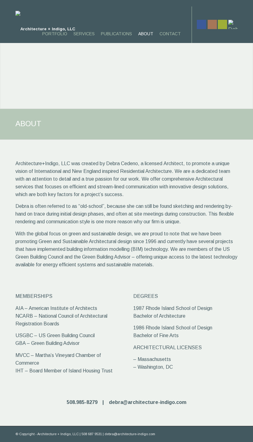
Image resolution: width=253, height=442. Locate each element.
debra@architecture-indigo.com (147, 402)
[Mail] (222, 24)
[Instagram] (212, 24)
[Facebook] (201, 24)
